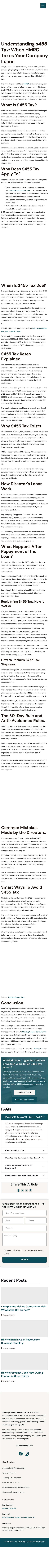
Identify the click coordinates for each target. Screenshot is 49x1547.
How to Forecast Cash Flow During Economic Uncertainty (22, 1374)
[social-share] (18, 1190)
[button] (24, 1117)
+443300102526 (24, 1092)
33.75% (26, 84)
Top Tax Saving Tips (16, 997)
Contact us (38, 1049)
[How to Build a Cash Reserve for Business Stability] (24, 1328)
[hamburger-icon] (43, 5)
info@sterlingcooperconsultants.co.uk (18, 1517)
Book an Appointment (24, 1100)
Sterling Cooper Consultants (34, 1032)
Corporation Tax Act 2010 (20, 190)
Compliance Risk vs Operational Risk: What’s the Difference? (23, 1308)
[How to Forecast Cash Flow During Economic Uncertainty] (24, 1361)
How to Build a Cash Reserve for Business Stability (20, 1341)
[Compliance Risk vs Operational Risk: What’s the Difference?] (24, 1295)
